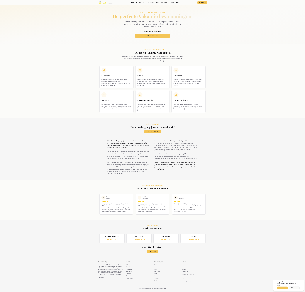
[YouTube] (183, 281)
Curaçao (156, 264)
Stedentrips (129, 276)
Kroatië (156, 276)
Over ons (184, 267)
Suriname (156, 278)
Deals (144, 2)
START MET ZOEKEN (152, 131)
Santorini (156, 267)
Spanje (155, 269)
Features (138, 2)
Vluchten (171, 2)
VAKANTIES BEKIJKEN (152, 35)
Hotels (157, 2)
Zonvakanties (129, 267)
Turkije (155, 273)
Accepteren (282, 288)
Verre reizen (129, 278)
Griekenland (157, 271)
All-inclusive (129, 271)
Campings (128, 273)
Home (132, 2)
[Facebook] (186, 281)
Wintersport (164, 2)
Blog (177, 2)
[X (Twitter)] (190, 281)
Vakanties (151, 2)
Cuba (155, 280)
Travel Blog (185, 271)
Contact (184, 269)
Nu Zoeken (152, 251)
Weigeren (294, 288)
